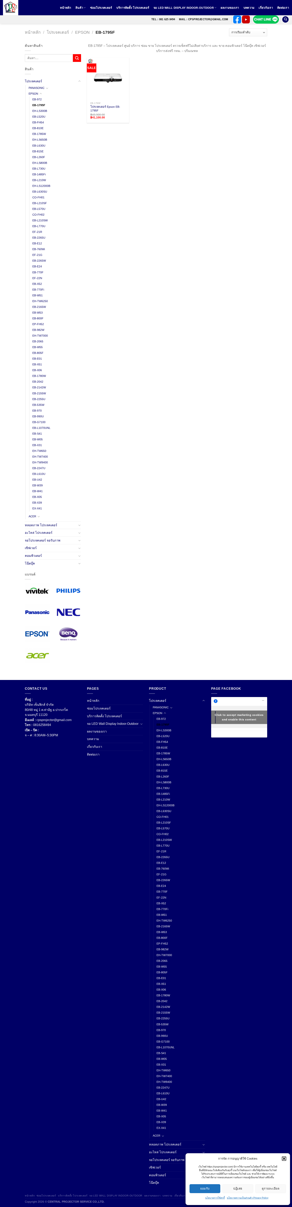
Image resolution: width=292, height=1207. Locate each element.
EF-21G (37, 255)
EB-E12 (37, 243)
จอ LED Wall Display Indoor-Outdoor (184, 7)
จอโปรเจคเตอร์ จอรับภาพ (42, 540)
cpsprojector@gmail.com (54, 720)
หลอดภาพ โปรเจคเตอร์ (41, 525)
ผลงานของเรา (230, 7)
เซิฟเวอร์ (31, 548)
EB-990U (38, 416)
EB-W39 (37, 485)
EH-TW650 (39, 450)
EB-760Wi (38, 249)
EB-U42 (37, 479)
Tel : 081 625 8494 (163, 19)
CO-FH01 (38, 197)
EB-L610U (38, 473)
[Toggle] (79, 81)
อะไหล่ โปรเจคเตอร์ (38, 532)
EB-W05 (37, 439)
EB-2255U (38, 399)
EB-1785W (39, 134)
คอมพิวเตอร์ (33, 555)
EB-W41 (37, 491)
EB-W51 (37, 295)
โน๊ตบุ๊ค (30, 563)
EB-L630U (38, 145)
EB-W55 (37, 347)
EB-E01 (37, 358)
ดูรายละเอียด (271, 1188)
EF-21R (37, 231)
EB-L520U (38, 116)
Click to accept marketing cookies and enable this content (239, 717)
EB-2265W (39, 260)
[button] (284, 1159)
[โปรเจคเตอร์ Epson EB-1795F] (108, 79)
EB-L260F (38, 157)
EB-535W (38, 404)
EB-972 (37, 99)
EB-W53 (37, 312)
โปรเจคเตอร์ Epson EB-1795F (105, 108)
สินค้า (79, 7)
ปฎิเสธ (237, 1188)
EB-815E (38, 151)
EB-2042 (37, 381)
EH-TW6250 (40, 301)
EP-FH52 (38, 324)
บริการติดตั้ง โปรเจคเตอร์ (132, 7)
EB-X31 (37, 445)
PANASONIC (36, 87)
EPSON (82, 32)
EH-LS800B (39, 162)
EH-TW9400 (40, 462)
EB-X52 (37, 283)
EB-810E (38, 128)
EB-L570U (38, 208)
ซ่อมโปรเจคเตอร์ (101, 7)
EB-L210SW (40, 220)
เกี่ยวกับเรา (266, 7)
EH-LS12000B (41, 185)
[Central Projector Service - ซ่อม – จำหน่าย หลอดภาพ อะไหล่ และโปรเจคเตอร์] (13, 7)
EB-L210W (39, 180)
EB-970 (37, 410)
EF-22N (37, 278)
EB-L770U (38, 226)
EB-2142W (39, 387)
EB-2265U (38, 237)
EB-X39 (37, 502)
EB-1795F (38, 105)
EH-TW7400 (40, 456)
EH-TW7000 (40, 335)
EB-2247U (38, 468)
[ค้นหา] (285, 19)
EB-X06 (37, 370)
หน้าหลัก (65, 7)
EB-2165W (39, 306)
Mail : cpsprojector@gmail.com (203, 19)
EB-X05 (37, 497)
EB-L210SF (39, 203)
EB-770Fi (38, 289)
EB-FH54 (38, 122)
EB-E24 (37, 266)
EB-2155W (39, 393)
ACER (32, 516)
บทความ (249, 7)
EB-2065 (37, 341)
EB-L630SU (39, 191)
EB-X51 (37, 364)
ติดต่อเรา (283, 7)
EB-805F (38, 352)
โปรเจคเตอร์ (58, 32)
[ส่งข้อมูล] (77, 58)
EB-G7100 (38, 422)
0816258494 (42, 725)
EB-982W (38, 329)
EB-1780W (39, 376)
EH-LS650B (39, 139)
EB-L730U (38, 168)
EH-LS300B (39, 110)
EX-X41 (37, 508)
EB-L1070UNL (41, 427)
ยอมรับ (205, 1188)
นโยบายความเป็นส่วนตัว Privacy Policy (247, 1197)
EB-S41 (37, 433)
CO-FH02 (38, 214)
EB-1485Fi (39, 174)
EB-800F (38, 318)
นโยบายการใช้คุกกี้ (215, 1197)
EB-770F (38, 272)
